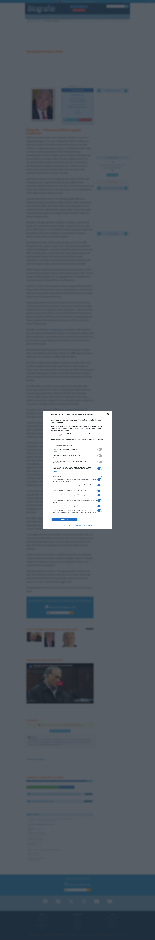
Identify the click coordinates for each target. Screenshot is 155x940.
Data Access (77, 525)
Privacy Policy (88, 525)
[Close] (108, 414)
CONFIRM (64, 519)
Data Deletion (67, 525)
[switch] (99, 449)
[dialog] (77, 470)
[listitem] (77, 445)
